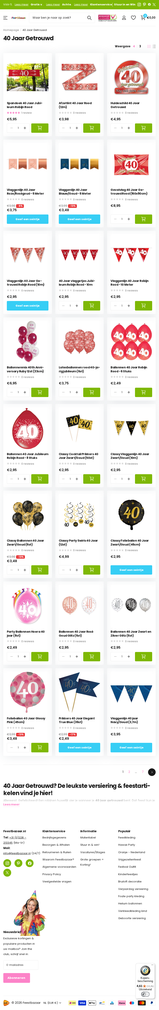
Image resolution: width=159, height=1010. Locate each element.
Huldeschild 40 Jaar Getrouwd (125, 105)
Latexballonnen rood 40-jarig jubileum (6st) (79, 369)
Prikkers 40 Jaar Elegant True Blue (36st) (77, 720)
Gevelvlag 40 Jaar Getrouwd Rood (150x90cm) (129, 192)
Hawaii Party (126, 845)
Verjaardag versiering (133, 889)
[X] (154, 4)
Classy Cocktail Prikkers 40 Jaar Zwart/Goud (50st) (78, 456)
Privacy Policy (51, 874)
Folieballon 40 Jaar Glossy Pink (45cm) (26, 720)
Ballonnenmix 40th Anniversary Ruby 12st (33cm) (25, 369)
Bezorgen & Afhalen (56, 845)
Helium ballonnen (130, 904)
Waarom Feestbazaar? (58, 860)
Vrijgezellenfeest (129, 860)
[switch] (145, 994)
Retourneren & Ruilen (56, 852)
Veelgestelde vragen (56, 882)
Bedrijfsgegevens (54, 837)
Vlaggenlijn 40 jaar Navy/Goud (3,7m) (124, 720)
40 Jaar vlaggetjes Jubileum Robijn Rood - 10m (77, 283)
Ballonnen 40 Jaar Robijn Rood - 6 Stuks (129, 369)
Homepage (11, 30)
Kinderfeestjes (128, 874)
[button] (25, 128)
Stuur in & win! (89, 845)
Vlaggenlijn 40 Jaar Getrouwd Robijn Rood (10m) (26, 283)
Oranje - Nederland (131, 852)
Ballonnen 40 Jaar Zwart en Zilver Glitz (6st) (131, 633)
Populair (124, 831)
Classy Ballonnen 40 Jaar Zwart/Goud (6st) (25, 542)
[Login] (124, 17)
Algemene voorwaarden (59, 867)
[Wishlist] (133, 17)
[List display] (154, 46)
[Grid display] (149, 46)
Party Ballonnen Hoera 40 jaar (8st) (26, 633)
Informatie (88, 831)
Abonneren (16, 978)
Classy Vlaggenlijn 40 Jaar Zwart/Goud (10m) (130, 456)
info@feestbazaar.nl (17, 853)
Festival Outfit (127, 867)
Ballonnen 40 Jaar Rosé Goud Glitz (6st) (76, 633)
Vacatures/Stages (92, 852)
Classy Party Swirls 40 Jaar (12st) (78, 542)
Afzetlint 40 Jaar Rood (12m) (75, 105)
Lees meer (22, 4)
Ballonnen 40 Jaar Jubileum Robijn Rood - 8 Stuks (27, 456)
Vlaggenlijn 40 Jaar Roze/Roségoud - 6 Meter (25, 192)
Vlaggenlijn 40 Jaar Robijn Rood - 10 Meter (129, 283)
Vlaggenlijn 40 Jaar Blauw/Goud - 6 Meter (75, 192)
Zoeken (89, 18)
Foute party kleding (131, 896)
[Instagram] (139, 4)
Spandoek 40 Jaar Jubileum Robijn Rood (24, 105)
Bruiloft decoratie (130, 882)
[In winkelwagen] (39, 128)
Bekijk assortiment (5, 17)
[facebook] (149, 4)
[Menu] (152, 965)
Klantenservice (53, 831)
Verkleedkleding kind (132, 911)
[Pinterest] (144, 4)
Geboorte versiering (132, 918)
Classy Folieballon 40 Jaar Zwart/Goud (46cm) (130, 542)
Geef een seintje (28, 219)
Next (152, 772)
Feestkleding (126, 837)
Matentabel (88, 837)
